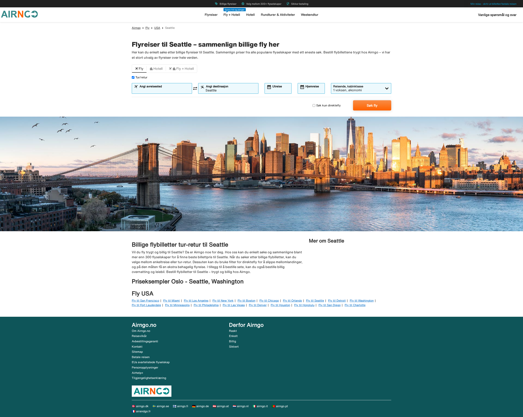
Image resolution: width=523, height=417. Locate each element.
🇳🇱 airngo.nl (241, 406)
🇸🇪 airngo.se (160, 406)
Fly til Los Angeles (196, 300)
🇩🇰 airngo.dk (140, 406)
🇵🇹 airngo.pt (280, 406)
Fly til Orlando (292, 300)
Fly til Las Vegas (234, 305)
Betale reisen (141, 357)
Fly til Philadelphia (206, 305)
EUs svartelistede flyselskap (151, 362)
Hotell (250, 14)
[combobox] (164, 90)
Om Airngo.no (141, 330)
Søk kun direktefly (328, 105)
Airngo (136, 27)
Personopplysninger (145, 367)
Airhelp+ (137, 372)
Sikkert (234, 346)
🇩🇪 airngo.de (200, 406)
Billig (232, 341)
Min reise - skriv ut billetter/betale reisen (493, 3)
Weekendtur (309, 14)
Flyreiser (211, 14)
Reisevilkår (139, 336)
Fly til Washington (362, 300)
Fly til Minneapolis (177, 305)
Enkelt (233, 336)
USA (157, 27)
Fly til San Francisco (145, 300)
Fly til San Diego (329, 305)
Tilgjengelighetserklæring (149, 377)
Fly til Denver (258, 305)
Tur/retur (141, 77)
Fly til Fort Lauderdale (146, 305)
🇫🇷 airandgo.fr (141, 411)
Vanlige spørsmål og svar (497, 14)
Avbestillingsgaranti (145, 341)
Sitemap (137, 351)
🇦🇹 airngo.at (221, 406)
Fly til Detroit (337, 300)
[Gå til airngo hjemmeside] (19, 13)
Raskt (233, 330)
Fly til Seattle (315, 300)
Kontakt (137, 346)
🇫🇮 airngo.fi (180, 406)
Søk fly (372, 105)
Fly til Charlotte (355, 305)
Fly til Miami (171, 300)
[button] (139, 69)
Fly (147, 27)
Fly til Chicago (269, 300)
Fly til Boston (246, 300)
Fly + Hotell (232, 14)
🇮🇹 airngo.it (260, 406)
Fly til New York (223, 300)
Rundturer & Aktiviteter (278, 14)
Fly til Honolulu (304, 305)
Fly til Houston (280, 305)
